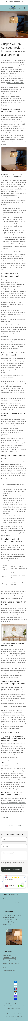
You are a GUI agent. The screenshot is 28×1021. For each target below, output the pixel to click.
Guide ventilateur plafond (10, 899)
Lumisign (13, 1003)
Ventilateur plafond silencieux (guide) (12, 904)
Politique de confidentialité (15, 1008)
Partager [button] (6, 817)
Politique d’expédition (11, 1013)
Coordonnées (21, 1013)
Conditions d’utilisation (14, 1011)
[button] (4, 8)
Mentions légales (15, 1019)
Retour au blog (15, 825)
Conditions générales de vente (14, 1016)
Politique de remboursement (17, 1005)
